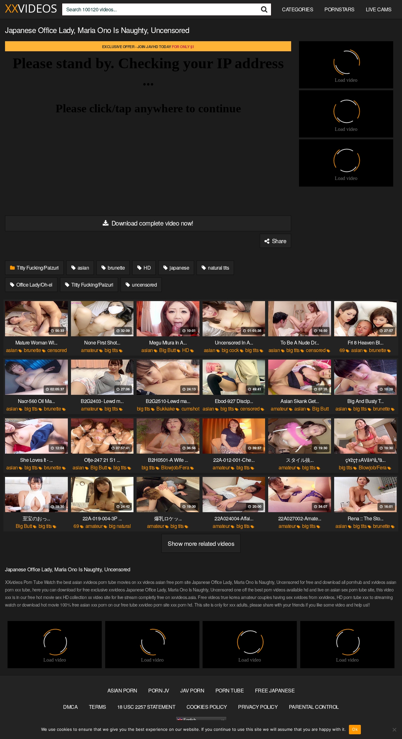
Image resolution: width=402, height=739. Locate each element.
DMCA (70, 706)
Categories (297, 9)
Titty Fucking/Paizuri (37, 267)
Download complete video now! (151, 222)
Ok (355, 729)
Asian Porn (122, 690)
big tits (111, 350)
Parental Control (314, 706)
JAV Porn (192, 690)
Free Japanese (275, 690)
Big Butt (167, 350)
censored (57, 350)
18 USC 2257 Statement (146, 706)
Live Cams (379, 9)
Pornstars (339, 9)
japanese (179, 267)
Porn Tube (229, 690)
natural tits (218, 267)
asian (82, 267)
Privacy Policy (258, 706)
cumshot (190, 408)
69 (342, 350)
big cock (230, 350)
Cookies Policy (207, 706)
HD (147, 267)
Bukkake (165, 408)
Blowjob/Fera (175, 467)
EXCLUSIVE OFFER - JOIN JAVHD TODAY (148, 46)
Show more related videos (201, 543)
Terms (97, 706)
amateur (89, 350)
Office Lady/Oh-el (33, 284)
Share (278, 241)
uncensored (144, 284)
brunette (116, 267)
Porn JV (158, 690)
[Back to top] (385, 718)
